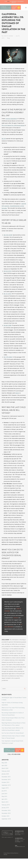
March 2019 (5, 802)
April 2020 (4, 765)
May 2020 (4, 762)
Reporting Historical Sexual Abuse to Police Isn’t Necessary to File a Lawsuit (13, 724)
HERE (8, 1)
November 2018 (6, 813)
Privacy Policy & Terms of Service (11, 853)
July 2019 (4, 791)
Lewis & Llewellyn (8, 36)
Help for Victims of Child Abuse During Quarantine (12, 704)
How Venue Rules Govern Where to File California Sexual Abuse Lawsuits (12, 729)
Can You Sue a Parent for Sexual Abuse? (13, 733)
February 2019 (6, 805)
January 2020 (5, 774)
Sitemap (5, 854)
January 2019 (5, 807)
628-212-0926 (17, 834)
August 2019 (5, 788)
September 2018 (6, 819)
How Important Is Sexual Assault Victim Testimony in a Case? (12, 742)
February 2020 (6, 771)
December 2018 (6, 810)
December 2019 (6, 776)
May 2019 (4, 796)
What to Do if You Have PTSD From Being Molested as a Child (13, 709)
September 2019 (6, 785)
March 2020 (5, 768)
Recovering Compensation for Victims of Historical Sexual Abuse (13, 714)
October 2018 (5, 816)
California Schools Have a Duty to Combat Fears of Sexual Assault (13, 737)
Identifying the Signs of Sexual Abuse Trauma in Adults (14, 699)
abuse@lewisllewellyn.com (20, 846)
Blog (8, 38)
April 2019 (4, 799)
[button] (26, 7)
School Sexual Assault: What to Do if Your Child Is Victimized (13, 719)
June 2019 (4, 793)
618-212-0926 (17, 841)
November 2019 (6, 779)
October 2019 (5, 782)
